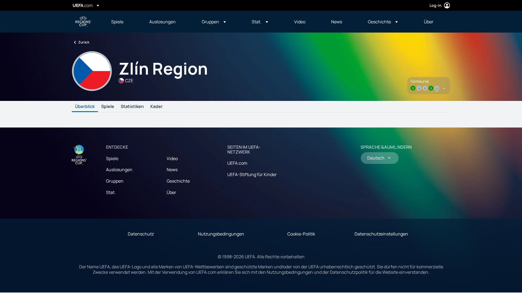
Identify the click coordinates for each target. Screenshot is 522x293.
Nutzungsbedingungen (221, 234)
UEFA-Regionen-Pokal (83, 22)
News (172, 170)
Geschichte (178, 181)
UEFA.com (237, 163)
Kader (156, 106)
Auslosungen (119, 170)
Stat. (111, 192)
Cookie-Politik (301, 234)
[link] (117, 22)
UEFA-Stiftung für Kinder (252, 174)
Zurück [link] (83, 42)
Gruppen (114, 181)
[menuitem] (123, 22)
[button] (213, 22)
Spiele (107, 106)
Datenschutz (141, 234)
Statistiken (132, 106)
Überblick (85, 106)
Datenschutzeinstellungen (381, 234)
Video (172, 158)
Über (171, 192)
